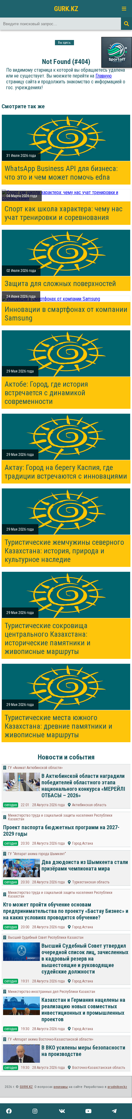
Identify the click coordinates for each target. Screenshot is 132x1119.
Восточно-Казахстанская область (98, 1067)
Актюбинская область (89, 805)
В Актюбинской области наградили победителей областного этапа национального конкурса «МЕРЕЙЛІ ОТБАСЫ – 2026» (83, 785)
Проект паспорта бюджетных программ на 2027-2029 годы (61, 830)
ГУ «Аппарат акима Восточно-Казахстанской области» (50, 1039)
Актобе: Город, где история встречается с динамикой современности (46, 393)
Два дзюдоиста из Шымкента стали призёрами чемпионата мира (84, 865)
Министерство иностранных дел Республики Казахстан (51, 992)
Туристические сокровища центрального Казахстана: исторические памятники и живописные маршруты (48, 638)
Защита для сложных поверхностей (60, 283)
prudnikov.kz (117, 1087)
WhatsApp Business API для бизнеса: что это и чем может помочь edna (61, 172)
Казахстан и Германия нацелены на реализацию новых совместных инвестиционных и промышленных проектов (83, 1009)
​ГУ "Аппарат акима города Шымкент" (37, 854)
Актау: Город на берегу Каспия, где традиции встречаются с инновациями (66, 471)
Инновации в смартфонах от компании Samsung (66, 313)
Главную (103, 76)
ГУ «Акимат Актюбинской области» (35, 768)
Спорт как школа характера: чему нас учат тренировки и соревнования (63, 213)
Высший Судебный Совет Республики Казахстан (45, 937)
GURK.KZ (66, 9)
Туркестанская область (90, 882)
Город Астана (82, 843)
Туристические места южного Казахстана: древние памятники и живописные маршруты (58, 726)
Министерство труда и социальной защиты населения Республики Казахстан (60, 817)
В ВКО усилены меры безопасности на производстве (83, 1050)
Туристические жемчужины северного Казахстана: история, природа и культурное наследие (64, 551)
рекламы (60, 1087)
